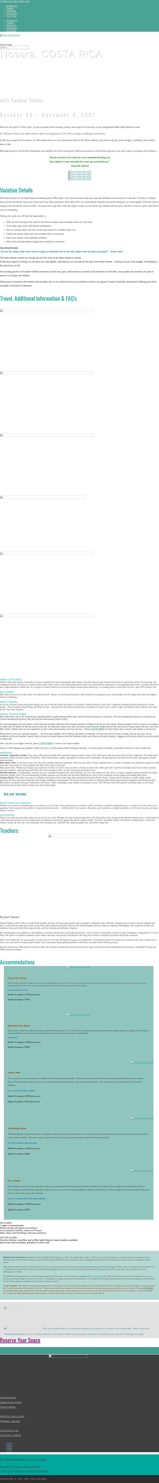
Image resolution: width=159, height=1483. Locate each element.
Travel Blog (10, 1421)
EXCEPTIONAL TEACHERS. (20, 1467)
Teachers (8, 1407)
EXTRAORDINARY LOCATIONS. (23, 1459)
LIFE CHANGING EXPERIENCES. (25, 1471)
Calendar (8, 1398)
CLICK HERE (97, 729)
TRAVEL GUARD (99, 1276)
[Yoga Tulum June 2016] (79, 171)
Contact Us (9, 1431)
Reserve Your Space (20, 1340)
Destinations (10, 1402)
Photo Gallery (12, 1416)
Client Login (10, 1435)
